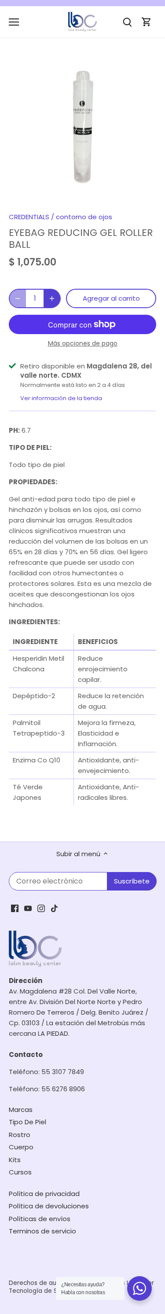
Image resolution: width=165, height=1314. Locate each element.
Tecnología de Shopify (42, 1291)
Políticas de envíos (39, 1218)
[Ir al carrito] (146, 22)
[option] (82, 127)
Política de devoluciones (49, 1206)
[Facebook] (14, 908)
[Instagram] (41, 908)
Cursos (20, 1172)
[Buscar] (127, 22)
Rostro (19, 1134)
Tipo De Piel (27, 1121)
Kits (15, 1159)
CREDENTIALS (29, 216)
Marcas (21, 1109)
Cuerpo (21, 1147)
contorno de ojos (84, 216)
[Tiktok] (54, 908)
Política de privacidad (44, 1193)
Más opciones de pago (82, 343)
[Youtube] (28, 908)
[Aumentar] (52, 298)
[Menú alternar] (14, 22)
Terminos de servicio (42, 1231)
